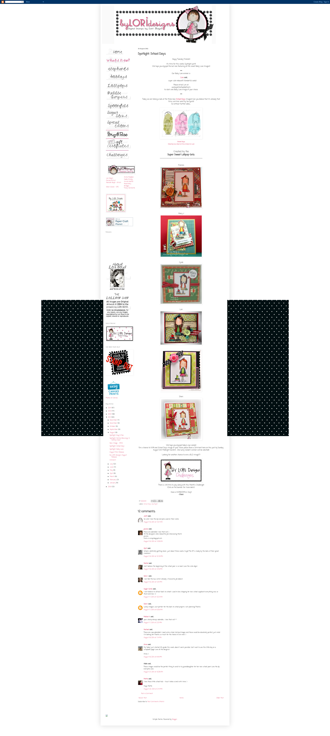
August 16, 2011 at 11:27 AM (153, 522)
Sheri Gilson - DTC (112, 187)
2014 (110, 408)
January (113, 483)
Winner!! (113, 460)
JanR (145, 516)
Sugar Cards (148, 589)
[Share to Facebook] (159, 501)
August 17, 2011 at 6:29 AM (153, 610)
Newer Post (143, 698)
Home (182, 698)
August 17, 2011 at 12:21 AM (153, 597)
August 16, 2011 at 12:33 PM (153, 556)
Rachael (146, 629)
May (111, 470)
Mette (146, 679)
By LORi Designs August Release (118, 456)
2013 (110, 411)
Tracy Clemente (129, 188)
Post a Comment (147, 693)
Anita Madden (129, 177)
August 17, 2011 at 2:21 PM (153, 622)
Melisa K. (147, 617)
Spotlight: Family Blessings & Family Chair (120, 439)
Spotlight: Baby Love (116, 449)
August (112, 432)
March (112, 476)
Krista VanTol (128, 181)
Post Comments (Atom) (155, 702)
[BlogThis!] (154, 501)
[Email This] (152, 501)
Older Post (220, 698)
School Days (180, 99)
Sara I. (146, 576)
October (113, 426)
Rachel (146, 563)
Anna (145, 644)
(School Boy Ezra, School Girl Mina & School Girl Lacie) (181, 144)
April (145, 548)
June (112, 467)
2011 (109, 417)
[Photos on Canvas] (114, 396)
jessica (146, 529)
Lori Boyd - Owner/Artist (111, 179)
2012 (110, 414)
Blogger (174, 719)
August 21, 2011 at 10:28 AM (153, 672)
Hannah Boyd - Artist (113, 182)
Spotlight (155, 504)
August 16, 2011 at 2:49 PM (153, 569)
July (111, 464)
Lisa (182, 77)
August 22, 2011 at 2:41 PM (153, 689)
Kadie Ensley (128, 179)
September (114, 429)
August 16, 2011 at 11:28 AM (153, 541)
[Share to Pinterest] (162, 501)
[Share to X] (157, 501)
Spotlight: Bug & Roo (116, 435)
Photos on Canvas (112, 398)
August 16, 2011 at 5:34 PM (153, 582)
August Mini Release (117, 452)
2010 (110, 487)
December (114, 420)
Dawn (146, 604)
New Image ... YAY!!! (116, 443)
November (114, 423)
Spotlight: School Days (117, 446)
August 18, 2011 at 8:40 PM (153, 657)
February (113, 480)
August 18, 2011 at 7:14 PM (153, 637)
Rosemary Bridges (127, 185)
